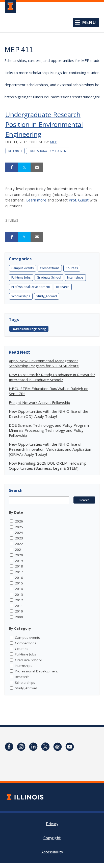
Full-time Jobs (21, 277)
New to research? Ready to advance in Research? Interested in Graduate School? (52, 377)
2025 (19, 527)
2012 (19, 600)
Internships (75, 277)
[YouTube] (69, 746)
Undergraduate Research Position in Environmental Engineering (44, 124)
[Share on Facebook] (11, 167)
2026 (19, 521)
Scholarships (20, 296)
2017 (19, 572)
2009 (19, 617)
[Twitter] (45, 746)
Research (15, 151)
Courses (72, 268)
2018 (19, 566)
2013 (19, 594)
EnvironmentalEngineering (29, 329)
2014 (19, 588)
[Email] (37, 167)
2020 (19, 555)
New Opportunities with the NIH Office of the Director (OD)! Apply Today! (48, 414)
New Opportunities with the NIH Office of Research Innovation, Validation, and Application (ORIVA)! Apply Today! (50, 449)
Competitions (50, 268)
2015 (19, 583)
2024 (19, 532)
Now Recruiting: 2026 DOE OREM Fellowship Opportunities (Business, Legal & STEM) (48, 466)
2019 (19, 560)
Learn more (36, 199)
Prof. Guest (79, 199)
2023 (19, 538)
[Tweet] (24, 167)
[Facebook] (9, 746)
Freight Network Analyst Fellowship (39, 402)
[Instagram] (21, 746)
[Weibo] (57, 746)
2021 (19, 549)
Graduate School (49, 277)
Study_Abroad (46, 296)
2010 (19, 611)
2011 (19, 605)
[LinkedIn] (33, 746)
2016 (19, 577)
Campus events (22, 268)
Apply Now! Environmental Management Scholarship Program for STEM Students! (44, 363)
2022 (19, 543)
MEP (53, 142)
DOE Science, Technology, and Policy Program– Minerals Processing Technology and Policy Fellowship (50, 430)
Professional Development (48, 151)
